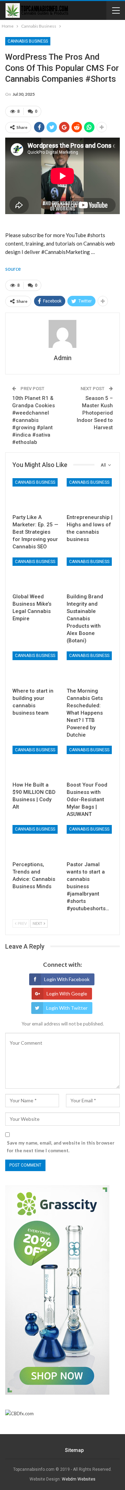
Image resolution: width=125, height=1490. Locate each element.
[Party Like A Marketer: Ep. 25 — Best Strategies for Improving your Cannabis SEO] (35, 494)
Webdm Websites (78, 1479)
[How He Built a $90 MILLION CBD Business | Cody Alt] (35, 762)
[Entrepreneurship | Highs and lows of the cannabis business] (89, 494)
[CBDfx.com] (19, 1414)
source (13, 268)
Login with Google (67, 993)
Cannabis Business (28, 41)
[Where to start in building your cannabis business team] (35, 667)
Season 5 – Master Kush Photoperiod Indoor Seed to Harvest (95, 413)
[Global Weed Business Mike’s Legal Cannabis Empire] (35, 573)
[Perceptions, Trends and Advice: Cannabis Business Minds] (35, 841)
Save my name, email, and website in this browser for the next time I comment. (61, 1146)
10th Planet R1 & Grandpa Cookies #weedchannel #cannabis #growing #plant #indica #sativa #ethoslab (33, 420)
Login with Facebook (67, 979)
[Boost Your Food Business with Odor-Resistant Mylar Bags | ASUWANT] (89, 762)
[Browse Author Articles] (62, 334)
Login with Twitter (67, 1008)
